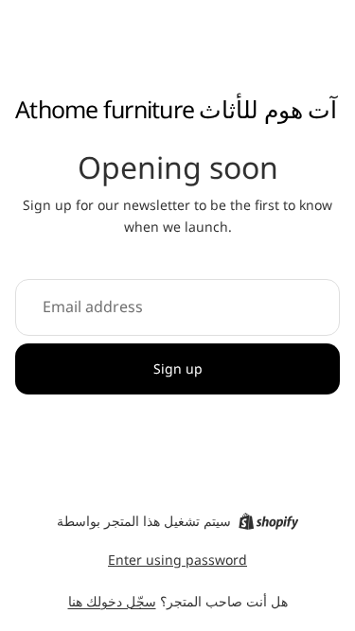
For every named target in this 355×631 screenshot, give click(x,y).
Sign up (178, 368)
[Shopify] (268, 521)
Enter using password (177, 560)
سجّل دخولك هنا (112, 601)
